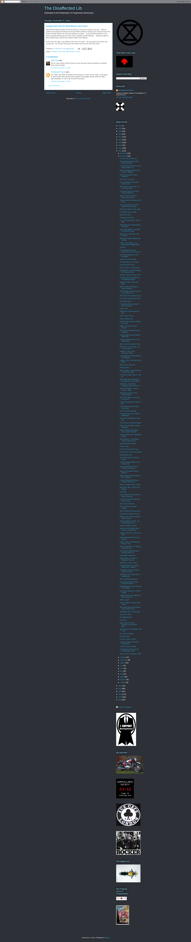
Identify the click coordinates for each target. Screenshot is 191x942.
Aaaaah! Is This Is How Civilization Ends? (127, 352)
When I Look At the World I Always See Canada (128, 196)
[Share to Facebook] (89, 49)
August (122, 663)
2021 (120, 126)
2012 (120, 151)
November (123, 156)
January (123, 682)
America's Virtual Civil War (128, 525)
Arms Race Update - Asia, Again (130, 209)
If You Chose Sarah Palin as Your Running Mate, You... (130, 166)
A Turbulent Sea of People (128, 212)
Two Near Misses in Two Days (129, 262)
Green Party (61, 51)
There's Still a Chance (127, 316)
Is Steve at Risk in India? (128, 639)
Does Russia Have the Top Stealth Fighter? (128, 394)
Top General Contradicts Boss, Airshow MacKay (129, 162)
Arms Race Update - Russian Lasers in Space (129, 389)
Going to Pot (124, 308)
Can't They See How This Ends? (130, 298)
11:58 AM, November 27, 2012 (60, 81)
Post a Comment (54, 85)
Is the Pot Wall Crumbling (128, 411)
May (121, 671)
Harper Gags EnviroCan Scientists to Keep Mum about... (128, 624)
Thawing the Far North (127, 217)
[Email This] (83, 49)
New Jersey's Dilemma (127, 504)
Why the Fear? (124, 367)
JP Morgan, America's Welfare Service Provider (129, 571)
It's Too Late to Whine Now (128, 158)
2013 (120, 148)
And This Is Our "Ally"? (127, 179)
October (123, 657)
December (123, 153)
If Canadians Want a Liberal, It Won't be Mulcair (129, 305)
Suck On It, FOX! (125, 614)
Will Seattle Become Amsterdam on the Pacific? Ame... (130, 608)
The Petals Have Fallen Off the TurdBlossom (130, 575)
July (121, 666)
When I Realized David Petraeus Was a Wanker (130, 476)
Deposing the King (125, 455)
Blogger (106, 937)
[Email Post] (78, 48)
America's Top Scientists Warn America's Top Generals (129, 529)
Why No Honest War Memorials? (130, 511)
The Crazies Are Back (127, 633)
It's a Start (123, 492)
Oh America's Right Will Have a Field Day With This (130, 552)
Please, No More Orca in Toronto (130, 484)
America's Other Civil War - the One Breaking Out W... (129, 522)
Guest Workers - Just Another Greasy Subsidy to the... (129, 440)
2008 (120, 694)
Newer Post (50, 93)
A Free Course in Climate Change (130, 423)
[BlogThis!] (85, 49)
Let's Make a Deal (125, 301)
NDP (67, 51)
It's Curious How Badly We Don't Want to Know (130, 500)
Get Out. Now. (124, 446)
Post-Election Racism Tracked (129, 514)
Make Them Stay (125, 215)
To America (123, 620)
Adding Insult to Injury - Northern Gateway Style (130, 517)
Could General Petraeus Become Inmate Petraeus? (130, 495)
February (123, 679)
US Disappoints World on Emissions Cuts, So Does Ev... (130, 251)
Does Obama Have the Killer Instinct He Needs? (129, 582)
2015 (120, 142)
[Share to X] (87, 49)
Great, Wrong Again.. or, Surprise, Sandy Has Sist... (130, 547)
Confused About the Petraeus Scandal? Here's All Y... (129, 481)
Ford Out (122, 247)
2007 (120, 697)
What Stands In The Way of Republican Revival (129, 559)
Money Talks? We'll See (127, 365)
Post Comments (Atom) (82, 98)
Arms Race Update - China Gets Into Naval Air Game (130, 230)
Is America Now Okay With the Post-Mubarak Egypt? (129, 278)
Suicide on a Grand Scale (128, 259)
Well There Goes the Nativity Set (130, 296)
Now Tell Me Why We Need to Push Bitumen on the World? (130, 380)
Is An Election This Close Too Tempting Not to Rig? (129, 650)
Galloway (54, 51)
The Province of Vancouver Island (130, 452)
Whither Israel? (124, 600)
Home (78, 93)
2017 (120, 137)
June (122, 668)
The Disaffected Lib (63, 8)
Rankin (72, 51)
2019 (120, 131)
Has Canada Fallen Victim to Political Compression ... (129, 467)
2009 (120, 691)
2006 (120, 700)
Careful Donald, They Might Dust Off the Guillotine (130, 596)
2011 (120, 686)
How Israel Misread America (129, 579)
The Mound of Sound (58, 72)
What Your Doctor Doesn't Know (130, 344)
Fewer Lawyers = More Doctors (130, 267)
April (122, 674)
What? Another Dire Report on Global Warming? (129, 287)
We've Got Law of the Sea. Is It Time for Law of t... (130, 347)
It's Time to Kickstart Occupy (129, 449)
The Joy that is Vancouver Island (130, 654)
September (124, 660)
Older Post (106, 93)
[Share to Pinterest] (91, 49)
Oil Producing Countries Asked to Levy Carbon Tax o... (130, 292)
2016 (120, 140)
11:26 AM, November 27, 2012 (60, 68)
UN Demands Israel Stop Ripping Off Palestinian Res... (130, 271)
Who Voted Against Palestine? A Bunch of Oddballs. (130, 171)
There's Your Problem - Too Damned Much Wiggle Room (130, 244)
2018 (120, 134)
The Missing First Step (127, 265)
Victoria (77, 51)
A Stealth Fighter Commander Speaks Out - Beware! (129, 566)
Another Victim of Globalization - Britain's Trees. (130, 542)
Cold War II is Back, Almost (129, 563)
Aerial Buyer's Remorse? (128, 555)
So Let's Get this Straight (128, 646)
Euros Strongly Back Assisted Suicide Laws (129, 183)
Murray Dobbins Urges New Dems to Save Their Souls (130, 371)
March (122, 677)
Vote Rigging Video (126, 617)
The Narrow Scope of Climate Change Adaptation (129, 192)
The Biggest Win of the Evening (130, 612)
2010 (120, 689)
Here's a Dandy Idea (126, 319)
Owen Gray (54, 60)
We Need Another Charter (128, 443)
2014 (120, 145)
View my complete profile (124, 97)
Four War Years (125, 636)
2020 (120, 128)
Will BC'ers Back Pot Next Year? (130, 275)
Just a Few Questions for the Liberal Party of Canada (129, 205)
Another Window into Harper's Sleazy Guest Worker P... (129, 431)
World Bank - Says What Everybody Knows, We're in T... (130, 384)
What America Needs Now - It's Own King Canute (130, 187)
